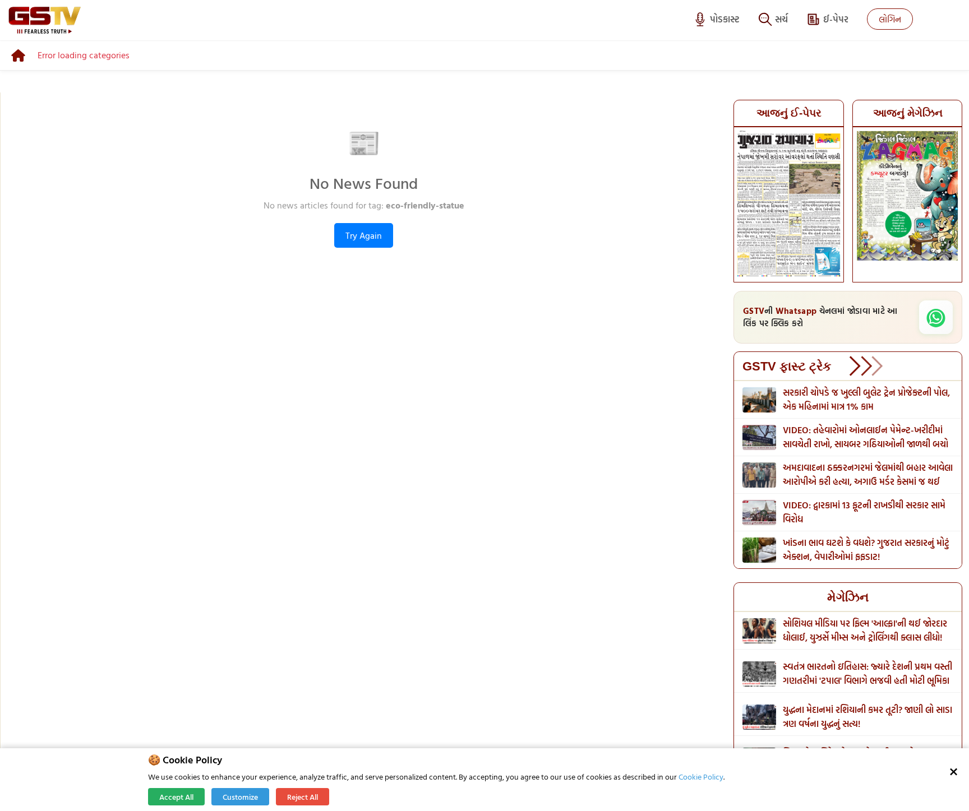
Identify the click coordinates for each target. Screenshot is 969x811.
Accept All (176, 797)
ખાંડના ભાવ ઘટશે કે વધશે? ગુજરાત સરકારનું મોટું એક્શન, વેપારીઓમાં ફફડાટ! (866, 549)
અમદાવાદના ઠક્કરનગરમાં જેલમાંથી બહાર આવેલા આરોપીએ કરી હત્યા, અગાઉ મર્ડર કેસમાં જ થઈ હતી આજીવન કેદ (868, 481)
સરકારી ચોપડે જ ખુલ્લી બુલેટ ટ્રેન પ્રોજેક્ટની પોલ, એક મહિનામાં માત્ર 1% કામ (866, 399)
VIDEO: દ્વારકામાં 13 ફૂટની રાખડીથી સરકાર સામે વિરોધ (864, 512)
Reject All (302, 797)
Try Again (363, 235)
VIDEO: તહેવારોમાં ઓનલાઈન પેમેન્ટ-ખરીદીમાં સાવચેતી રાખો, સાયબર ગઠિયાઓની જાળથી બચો (865, 437)
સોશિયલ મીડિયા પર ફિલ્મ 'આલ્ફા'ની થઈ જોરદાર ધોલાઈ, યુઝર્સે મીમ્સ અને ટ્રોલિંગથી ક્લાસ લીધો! (865, 630)
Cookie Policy (701, 776)
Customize (240, 797)
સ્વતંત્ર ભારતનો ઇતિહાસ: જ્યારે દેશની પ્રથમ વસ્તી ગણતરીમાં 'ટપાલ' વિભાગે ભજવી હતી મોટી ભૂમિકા (867, 673)
